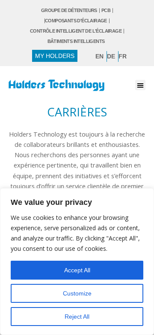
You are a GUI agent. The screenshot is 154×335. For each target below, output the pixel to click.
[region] (77, 261)
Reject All (77, 316)
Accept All (77, 270)
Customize (77, 293)
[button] (140, 85)
